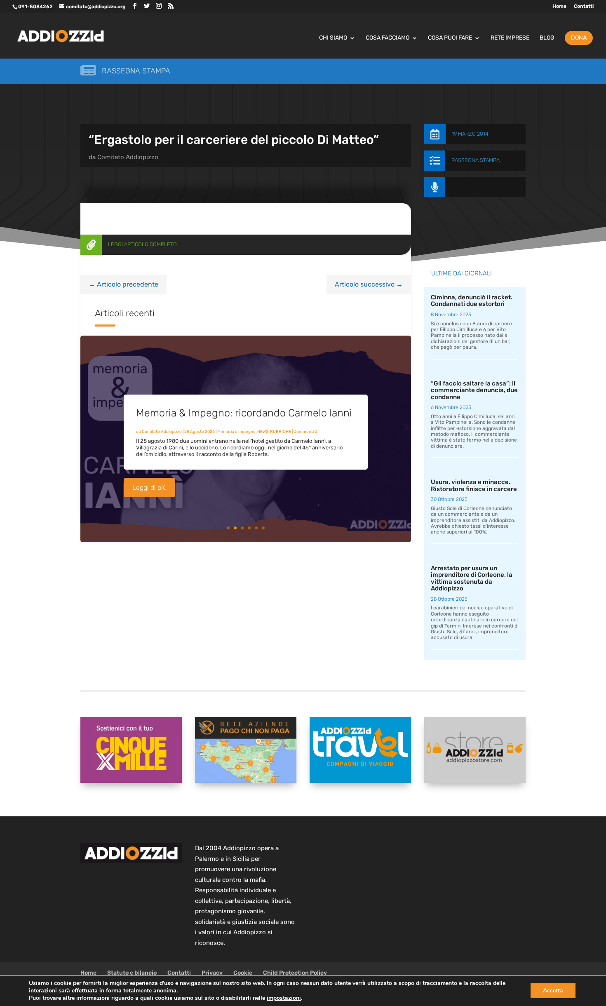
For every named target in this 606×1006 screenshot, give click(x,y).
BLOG (547, 38)
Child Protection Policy (295, 972)
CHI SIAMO (333, 38)
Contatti (584, 6)
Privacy (212, 972)
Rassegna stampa (136, 70)
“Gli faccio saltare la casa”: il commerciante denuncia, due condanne (474, 390)
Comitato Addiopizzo (127, 157)
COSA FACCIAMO (387, 38)
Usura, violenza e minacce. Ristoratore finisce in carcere (474, 485)
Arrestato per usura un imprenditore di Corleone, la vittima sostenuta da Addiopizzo (471, 578)
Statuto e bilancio (132, 972)
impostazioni (284, 998)
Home (559, 6)
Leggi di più (149, 487)
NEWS (262, 431)
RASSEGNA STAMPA (475, 160)
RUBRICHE (280, 431)
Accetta (553, 990)
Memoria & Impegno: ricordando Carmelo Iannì (244, 413)
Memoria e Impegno (236, 431)
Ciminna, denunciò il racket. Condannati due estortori (471, 301)
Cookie (242, 972)
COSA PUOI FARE (450, 38)
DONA (579, 37)
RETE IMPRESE (510, 38)
